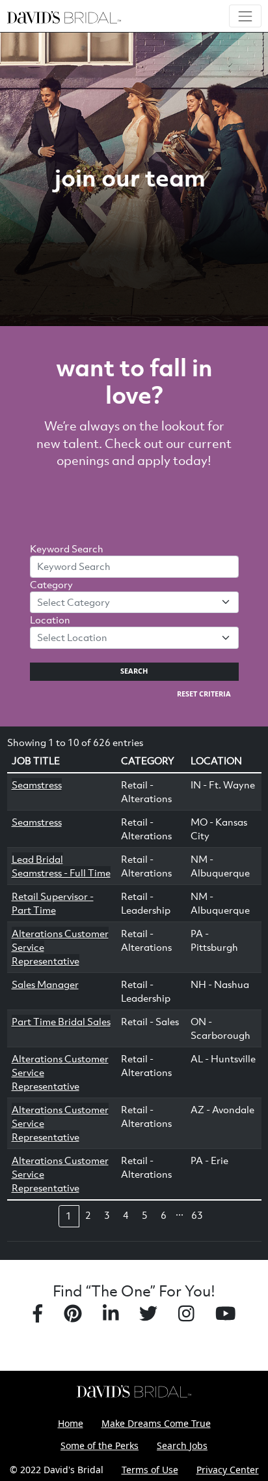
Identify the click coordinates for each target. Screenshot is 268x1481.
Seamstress (37, 784)
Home (70, 1423)
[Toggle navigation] (245, 16)
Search (134, 671)
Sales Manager (45, 984)
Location (50, 619)
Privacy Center (227, 1469)
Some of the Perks (99, 1445)
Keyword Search (66, 548)
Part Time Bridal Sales (61, 1021)
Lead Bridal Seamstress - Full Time (61, 865)
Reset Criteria (204, 693)
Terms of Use (150, 1469)
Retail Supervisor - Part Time (53, 903)
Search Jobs (182, 1445)
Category (51, 584)
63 (197, 1214)
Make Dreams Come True (156, 1423)
